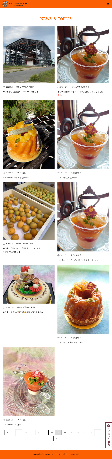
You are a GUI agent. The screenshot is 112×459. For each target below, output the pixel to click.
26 (71, 432)
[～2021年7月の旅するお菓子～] (83, 299)
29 (91, 432)
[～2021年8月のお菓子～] (83, 134)
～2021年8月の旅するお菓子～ (16, 177)
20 (32, 432)
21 (39, 432)
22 (45, 432)
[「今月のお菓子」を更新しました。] (83, 216)
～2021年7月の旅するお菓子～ (70, 342)
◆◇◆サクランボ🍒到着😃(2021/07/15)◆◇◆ (23, 312)
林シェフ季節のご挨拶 (25, 87)
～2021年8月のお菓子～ (67, 177)
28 (85, 432)
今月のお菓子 (21, 173)
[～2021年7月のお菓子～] (29, 381)
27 (78, 432)
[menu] (108, 4)
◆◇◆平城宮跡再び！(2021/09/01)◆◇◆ (20, 91)
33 (104, 432)
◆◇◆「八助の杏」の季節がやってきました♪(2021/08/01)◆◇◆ (22, 250)
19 (25, 432)
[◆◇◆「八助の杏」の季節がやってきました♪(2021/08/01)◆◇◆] (29, 211)
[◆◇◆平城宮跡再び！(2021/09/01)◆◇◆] (29, 54)
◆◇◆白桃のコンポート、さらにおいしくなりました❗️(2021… (80, 93)
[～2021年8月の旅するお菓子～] (29, 134)
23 (52, 432)
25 (65, 432)
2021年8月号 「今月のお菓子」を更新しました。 (78, 260)
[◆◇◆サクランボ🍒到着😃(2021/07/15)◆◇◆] (29, 284)
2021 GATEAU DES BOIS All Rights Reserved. (61, 454)
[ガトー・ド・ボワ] (30, 5)
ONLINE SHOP (109, 437)
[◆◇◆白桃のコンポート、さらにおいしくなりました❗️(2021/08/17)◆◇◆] (83, 54)
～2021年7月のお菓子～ (13, 424)
